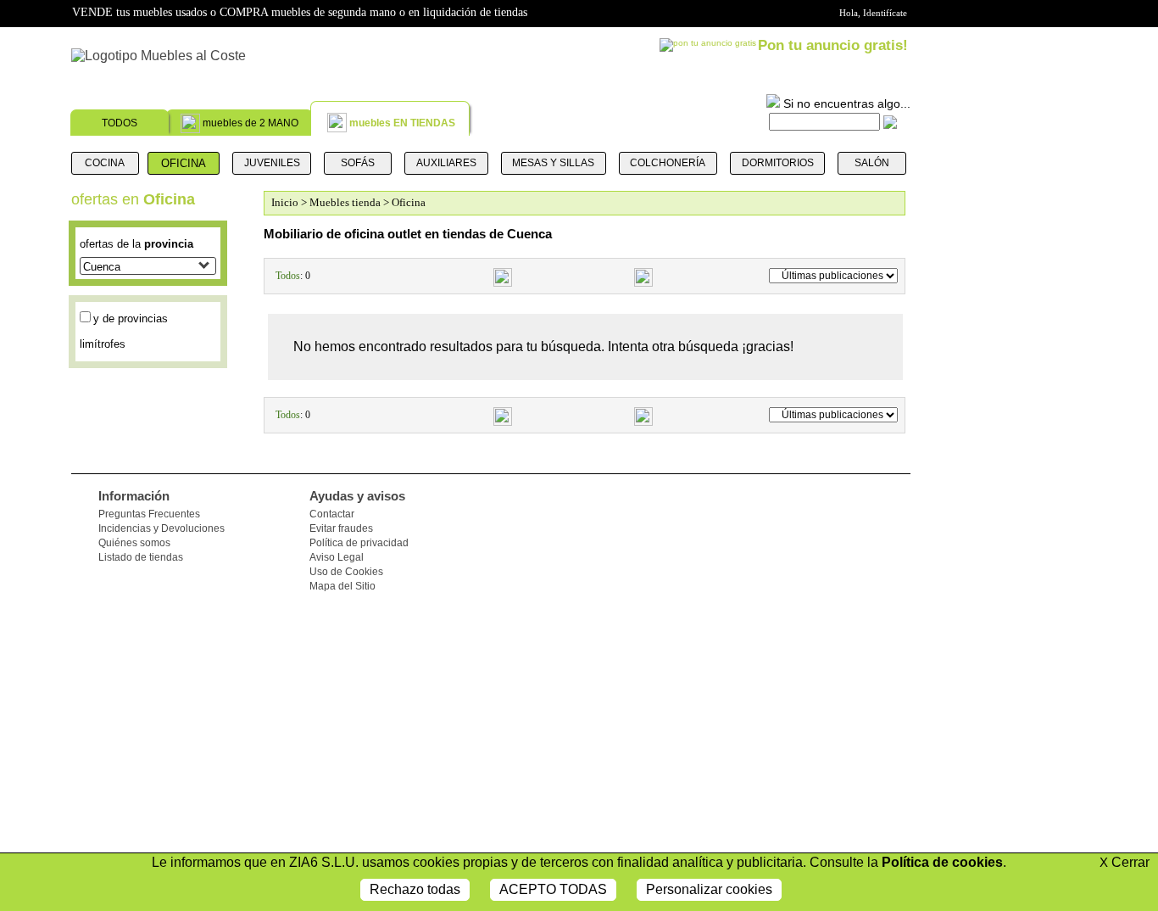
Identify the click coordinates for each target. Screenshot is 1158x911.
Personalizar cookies (709, 889)
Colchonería (667, 163)
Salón (872, 163)
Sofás (358, 163)
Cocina (105, 163)
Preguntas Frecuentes (149, 514)
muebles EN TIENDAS (402, 123)
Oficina (183, 163)
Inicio (284, 202)
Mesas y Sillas (553, 163)
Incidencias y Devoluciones (161, 528)
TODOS (119, 123)
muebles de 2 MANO (250, 123)
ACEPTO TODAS (553, 889)
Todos (288, 276)
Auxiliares (446, 163)
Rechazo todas (415, 889)
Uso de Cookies (346, 572)
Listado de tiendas (140, 557)
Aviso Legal (336, 557)
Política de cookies (942, 862)
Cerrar (1125, 862)
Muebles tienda (345, 202)
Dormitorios (778, 163)
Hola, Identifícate (873, 13)
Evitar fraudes (341, 528)
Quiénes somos (134, 543)
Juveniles (272, 163)
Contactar (331, 514)
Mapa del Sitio (342, 586)
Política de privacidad (359, 543)
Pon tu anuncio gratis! (833, 45)
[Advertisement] (1000, 653)
